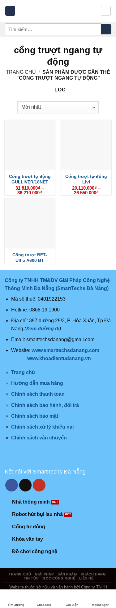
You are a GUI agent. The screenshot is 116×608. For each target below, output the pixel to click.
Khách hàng (93, 574)
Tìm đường (16, 604)
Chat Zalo (44, 604)
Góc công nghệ (59, 578)
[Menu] (10, 11)
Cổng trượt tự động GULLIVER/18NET (30, 179)
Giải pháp (44, 574)
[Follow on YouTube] (39, 485)
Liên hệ (86, 578)
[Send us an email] (25, 485)
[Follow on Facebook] (11, 485)
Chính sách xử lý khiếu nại (42, 427)
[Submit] (106, 29)
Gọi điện (72, 604)
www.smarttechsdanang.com (65, 350)
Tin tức (31, 578)
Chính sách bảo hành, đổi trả (45, 405)
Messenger (100, 604)
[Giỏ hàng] (106, 11)
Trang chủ (21, 72)
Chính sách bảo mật (34, 416)
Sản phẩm (67, 574)
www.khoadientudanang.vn (59, 358)
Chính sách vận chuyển (39, 437)
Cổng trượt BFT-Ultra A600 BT (29, 258)
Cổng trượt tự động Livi (86, 179)
